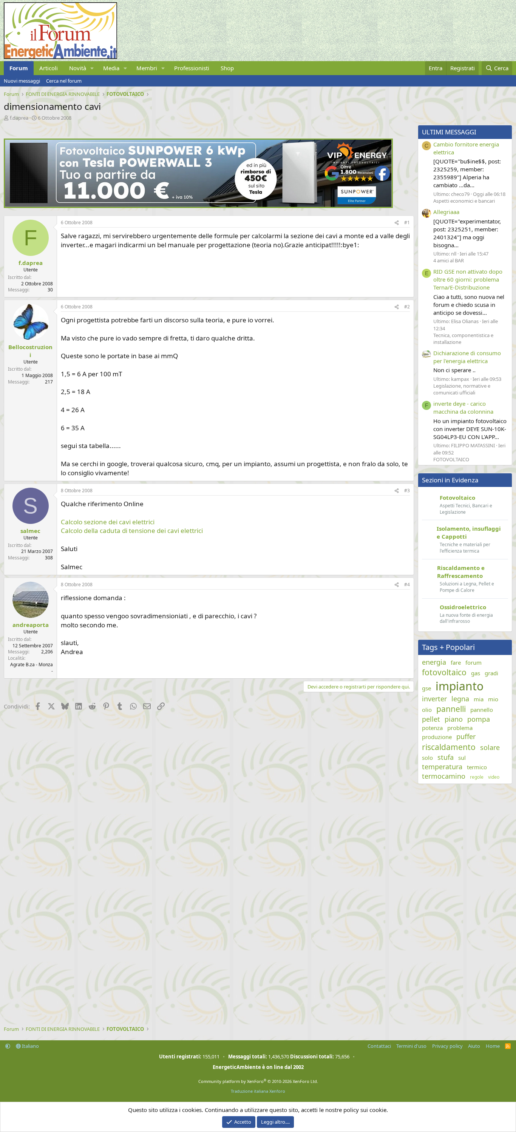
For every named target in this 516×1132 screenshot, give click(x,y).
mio (493, 699)
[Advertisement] (207, 774)
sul (462, 757)
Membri (146, 68)
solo (427, 757)
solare (490, 747)
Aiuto (474, 1046)
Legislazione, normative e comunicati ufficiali (461, 389)
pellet (431, 719)
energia (434, 662)
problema (460, 728)
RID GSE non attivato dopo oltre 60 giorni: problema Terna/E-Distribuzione (467, 279)
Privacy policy (447, 1046)
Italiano (30, 1046)
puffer (466, 736)
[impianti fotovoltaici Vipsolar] (198, 205)
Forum (18, 68)
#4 (407, 584)
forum (473, 662)
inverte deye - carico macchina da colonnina (463, 407)
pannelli (451, 709)
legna (460, 698)
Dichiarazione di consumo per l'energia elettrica (467, 357)
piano (454, 719)
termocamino (443, 776)
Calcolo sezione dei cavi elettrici (107, 521)
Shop (227, 68)
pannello (481, 709)
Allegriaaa (446, 212)
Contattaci (379, 1046)
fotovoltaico (444, 672)
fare (456, 662)
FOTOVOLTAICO (451, 459)
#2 (407, 306)
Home (493, 1046)
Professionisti (191, 68)
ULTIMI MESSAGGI (449, 132)
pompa (478, 719)
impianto (460, 686)
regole (477, 777)
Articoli (48, 68)
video (493, 777)
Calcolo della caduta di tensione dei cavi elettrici (132, 530)
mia (479, 699)
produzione (437, 737)
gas (475, 673)
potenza (432, 728)
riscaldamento (449, 747)
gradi (491, 673)
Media (111, 68)
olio (427, 709)
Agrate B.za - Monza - (31, 667)
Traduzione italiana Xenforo (258, 1091)
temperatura (442, 766)
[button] (92, 68)
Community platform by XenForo (258, 1081)
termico (477, 767)
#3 (407, 490)
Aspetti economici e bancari (464, 200)
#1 (407, 222)
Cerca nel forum (64, 80)
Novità (77, 68)
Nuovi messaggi (22, 80)
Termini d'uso (411, 1046)
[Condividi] (397, 223)
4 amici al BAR (448, 260)
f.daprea (19, 117)
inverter (434, 698)
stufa (445, 757)
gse (426, 688)
